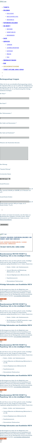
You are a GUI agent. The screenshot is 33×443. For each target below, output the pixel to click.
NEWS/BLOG (10, 19)
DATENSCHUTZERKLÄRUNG (12, 242)
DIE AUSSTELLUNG (12, 16)
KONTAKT (10, 51)
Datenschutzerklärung (6, 219)
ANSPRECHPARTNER (13, 47)
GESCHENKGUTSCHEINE (11, 66)
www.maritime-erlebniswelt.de (22, 295)
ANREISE (9, 44)
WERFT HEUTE (11, 32)
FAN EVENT (10, 13)
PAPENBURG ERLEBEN (10, 23)
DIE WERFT (6, 26)
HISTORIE (10, 29)
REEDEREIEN (11, 35)
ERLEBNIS (6, 10)
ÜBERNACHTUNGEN (9, 60)
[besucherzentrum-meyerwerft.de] (16, 2)
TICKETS (6, 7)
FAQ (8, 57)
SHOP (5, 38)
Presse (9, 54)
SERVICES (6, 41)
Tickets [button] (3, 299)
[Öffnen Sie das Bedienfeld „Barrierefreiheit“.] (0, 442)
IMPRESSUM (11, 243)
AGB (1, 242)
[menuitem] (18, 7)
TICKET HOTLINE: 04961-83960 (13, 69)
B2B (4, 63)
